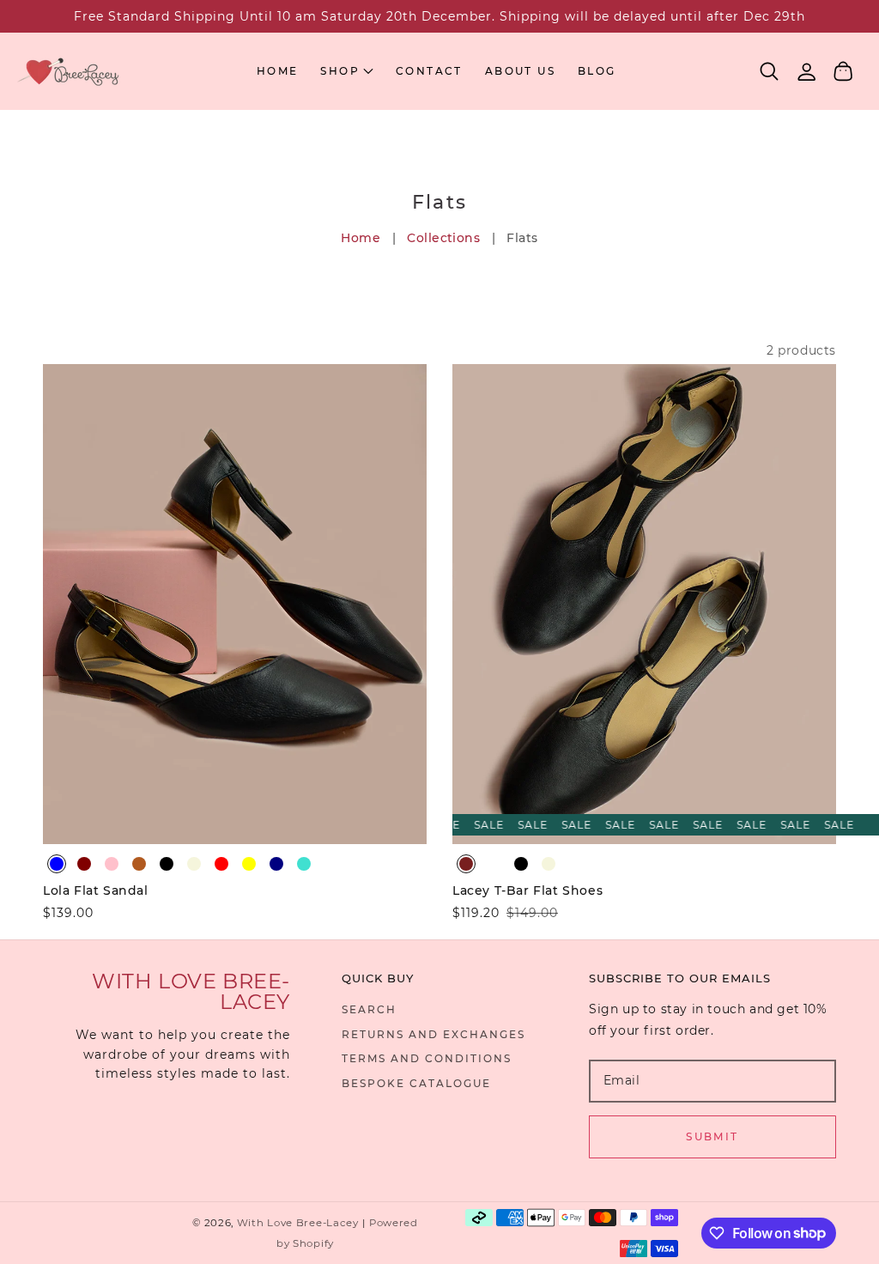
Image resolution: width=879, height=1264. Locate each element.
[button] (769, 71)
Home (360, 238)
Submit (712, 1136)
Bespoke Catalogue (416, 1083)
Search (369, 1009)
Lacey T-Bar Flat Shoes (527, 890)
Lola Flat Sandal (96, 890)
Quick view (235, 826)
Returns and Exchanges (433, 1034)
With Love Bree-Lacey (298, 1223)
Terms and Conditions (427, 1058)
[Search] (769, 71)
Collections (443, 238)
